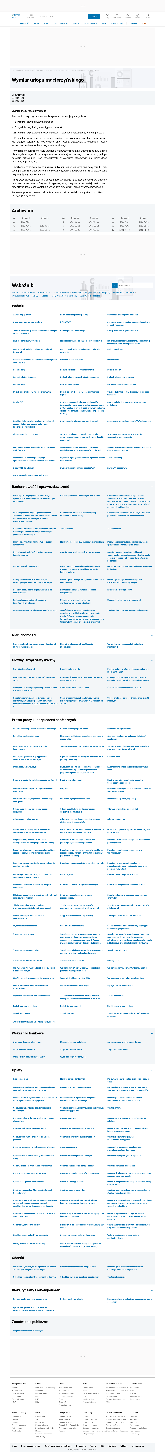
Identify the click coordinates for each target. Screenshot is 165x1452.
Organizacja (16, 1416)
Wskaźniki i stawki (114, 1413)
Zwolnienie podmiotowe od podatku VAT (77, 468)
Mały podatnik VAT (115, 349)
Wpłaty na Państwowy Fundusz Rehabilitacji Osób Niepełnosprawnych (34, 969)
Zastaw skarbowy (114, 457)
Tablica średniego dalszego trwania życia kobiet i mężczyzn (128, 699)
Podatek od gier (114, 369)
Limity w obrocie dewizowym (72, 1079)
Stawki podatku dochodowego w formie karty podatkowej (126, 403)
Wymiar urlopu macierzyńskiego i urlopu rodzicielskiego (30, 987)
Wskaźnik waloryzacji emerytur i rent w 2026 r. (127, 968)
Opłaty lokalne (113, 359)
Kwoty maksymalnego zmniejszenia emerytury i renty (127, 768)
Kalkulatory (87, 1413)
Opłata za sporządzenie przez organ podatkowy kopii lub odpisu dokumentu (127, 1130)
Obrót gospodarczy (19, 1393)
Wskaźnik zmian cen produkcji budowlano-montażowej (125, 645)
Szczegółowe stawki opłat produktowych (77, 1235)
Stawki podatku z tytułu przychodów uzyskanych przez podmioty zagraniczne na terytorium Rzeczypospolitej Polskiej (33, 424)
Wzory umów (135, 1425)
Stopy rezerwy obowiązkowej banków (29, 1056)
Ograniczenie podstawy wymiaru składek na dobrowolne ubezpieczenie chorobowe (31, 831)
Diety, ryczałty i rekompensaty (64, 296)
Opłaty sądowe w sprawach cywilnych (76, 1155)
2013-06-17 (124, 222)
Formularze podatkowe (138, 1428)
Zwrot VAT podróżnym (117, 468)
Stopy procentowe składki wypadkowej (76, 915)
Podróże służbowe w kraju (71, 1299)
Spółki (84, 1390)
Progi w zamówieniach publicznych (28, 1330)
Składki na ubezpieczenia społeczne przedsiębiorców (28, 917)
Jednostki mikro (114, 528)
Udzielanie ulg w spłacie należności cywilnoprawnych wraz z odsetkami (75, 601)
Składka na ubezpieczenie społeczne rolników (126, 884)
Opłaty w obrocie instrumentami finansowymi (32, 1165)
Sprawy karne (64, 1390)
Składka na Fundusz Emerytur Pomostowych (79, 884)
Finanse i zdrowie (89, 1402)
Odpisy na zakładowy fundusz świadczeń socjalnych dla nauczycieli (77, 810)
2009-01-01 (26, 230)
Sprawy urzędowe (66, 1396)
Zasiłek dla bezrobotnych (71, 1006)
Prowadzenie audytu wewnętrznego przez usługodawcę (78, 591)
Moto (104, 23)
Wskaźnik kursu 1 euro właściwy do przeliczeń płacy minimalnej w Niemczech (80, 969)
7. (14, 230)
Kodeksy (62, 1431)
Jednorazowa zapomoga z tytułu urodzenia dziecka (82, 746)
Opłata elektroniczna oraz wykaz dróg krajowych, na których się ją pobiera (82, 1109)
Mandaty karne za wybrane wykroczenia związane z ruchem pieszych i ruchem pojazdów (35, 1099)
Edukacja (133, 23)
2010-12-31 (144, 226)
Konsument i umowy (66, 1393)
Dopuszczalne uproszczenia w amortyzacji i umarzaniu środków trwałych (78, 514)
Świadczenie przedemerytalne (26, 950)
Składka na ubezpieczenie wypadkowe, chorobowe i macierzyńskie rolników (35, 896)
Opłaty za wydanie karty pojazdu (26, 1224)
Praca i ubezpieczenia (90, 1393)
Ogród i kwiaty (135, 1399)
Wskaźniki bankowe (20, 296)
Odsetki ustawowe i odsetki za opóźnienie (78, 1266)
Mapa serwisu (138, 1446)
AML (108, 1402)
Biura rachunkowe (114, 1384)
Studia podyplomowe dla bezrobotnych (124, 915)
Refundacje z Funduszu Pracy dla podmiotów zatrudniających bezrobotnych (32, 876)
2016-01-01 (144, 222)
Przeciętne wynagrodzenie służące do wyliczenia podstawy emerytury (34, 864)
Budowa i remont (136, 1396)
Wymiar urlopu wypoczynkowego (74, 985)
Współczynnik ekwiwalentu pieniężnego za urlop (33, 978)
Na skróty (134, 1413)
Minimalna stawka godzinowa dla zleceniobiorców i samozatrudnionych (129, 790)
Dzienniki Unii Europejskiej (69, 1425)
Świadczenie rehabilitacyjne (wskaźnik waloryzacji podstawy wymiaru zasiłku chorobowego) (81, 951)
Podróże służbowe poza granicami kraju (30, 1299)
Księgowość (23, 23)
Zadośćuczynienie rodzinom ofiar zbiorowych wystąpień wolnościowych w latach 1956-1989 (80, 997)
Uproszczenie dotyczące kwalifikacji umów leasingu (35, 610)
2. (63, 222)
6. (113, 226)
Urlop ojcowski (113, 960)
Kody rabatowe (135, 1422)
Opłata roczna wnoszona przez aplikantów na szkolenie (126, 1119)
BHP (37, 1399)
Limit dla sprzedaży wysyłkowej (26, 340)
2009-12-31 (45, 230)
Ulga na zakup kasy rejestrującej (26, 434)
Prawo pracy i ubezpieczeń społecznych (50, 70)
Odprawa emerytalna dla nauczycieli (122, 809)
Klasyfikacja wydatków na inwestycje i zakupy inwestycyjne (32, 543)
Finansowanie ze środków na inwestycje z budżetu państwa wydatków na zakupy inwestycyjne (128, 514)
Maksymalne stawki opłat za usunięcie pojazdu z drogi (128, 1080)
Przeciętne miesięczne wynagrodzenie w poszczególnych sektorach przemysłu (77, 841)
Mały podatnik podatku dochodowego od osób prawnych (80, 350)
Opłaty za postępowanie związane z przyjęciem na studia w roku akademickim (128, 1191)
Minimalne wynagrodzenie (116, 1419)
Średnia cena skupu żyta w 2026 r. (75, 687)
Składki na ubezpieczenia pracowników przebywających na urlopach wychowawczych (79, 906)
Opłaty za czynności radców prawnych (29, 1173)
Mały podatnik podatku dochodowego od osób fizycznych (32, 350)
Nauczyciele (40, 1422)
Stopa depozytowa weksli (24, 1049)
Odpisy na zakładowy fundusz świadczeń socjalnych (30, 810)
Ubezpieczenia (41, 1393)
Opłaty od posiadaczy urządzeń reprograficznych (34, 1147)
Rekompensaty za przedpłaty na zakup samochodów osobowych (129, 1300)
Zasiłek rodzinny (67, 1013)
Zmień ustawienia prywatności (58, 1446)
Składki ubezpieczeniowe (115, 1422)
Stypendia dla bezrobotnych (25, 925)
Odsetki (45, 296)
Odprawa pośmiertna (116, 819)
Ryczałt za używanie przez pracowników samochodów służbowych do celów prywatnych (33, 1309)
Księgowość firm (19, 1384)
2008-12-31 (94, 230)
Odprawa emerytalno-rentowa (25, 819)
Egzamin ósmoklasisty (43, 1434)
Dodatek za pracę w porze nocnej (74, 728)
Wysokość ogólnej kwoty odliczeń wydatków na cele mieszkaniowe (82, 459)
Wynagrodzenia (41, 1390)
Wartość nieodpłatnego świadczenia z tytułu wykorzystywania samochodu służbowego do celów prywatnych (82, 437)
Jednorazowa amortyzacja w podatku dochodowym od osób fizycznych (129, 323)
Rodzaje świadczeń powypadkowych (123, 874)
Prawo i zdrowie (65, 1405)
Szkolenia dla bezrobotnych (72, 925)
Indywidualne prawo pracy (45, 1388)
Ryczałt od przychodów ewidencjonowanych (32, 392)
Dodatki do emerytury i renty (119, 728)
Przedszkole (40, 1416)
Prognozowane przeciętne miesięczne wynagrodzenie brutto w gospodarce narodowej (33, 841)
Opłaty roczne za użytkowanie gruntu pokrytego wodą (33, 1157)
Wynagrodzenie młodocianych (120, 985)
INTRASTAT (65, 322)
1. (14, 222)
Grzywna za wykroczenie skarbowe (28, 322)
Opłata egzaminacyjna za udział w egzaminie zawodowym (32, 1109)
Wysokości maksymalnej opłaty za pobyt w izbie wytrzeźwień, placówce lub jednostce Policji (80, 1245)
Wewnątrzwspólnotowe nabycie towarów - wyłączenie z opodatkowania (125, 435)
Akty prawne (64, 1413)
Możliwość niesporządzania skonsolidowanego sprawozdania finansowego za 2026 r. (127, 543)
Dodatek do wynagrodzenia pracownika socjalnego (34, 728)
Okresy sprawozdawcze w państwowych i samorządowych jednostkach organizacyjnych (32, 581)
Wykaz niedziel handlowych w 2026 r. (76, 978)
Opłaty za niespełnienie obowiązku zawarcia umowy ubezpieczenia (129, 1183)
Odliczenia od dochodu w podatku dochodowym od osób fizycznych (35, 361)
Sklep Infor (63, 1402)
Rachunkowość (17, 1390)
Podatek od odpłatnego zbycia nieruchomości (79, 377)
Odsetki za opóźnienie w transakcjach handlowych (34, 1277)
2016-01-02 (75, 222)
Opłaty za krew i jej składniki (72, 1181)
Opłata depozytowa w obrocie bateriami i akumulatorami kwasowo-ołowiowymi (124, 1099)
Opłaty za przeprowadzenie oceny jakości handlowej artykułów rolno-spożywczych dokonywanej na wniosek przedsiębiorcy (129, 1203)
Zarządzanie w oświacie (44, 1428)
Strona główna (17, 70)
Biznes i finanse (88, 1388)
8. (63, 230)
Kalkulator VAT (88, 1422)
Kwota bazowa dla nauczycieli (25, 766)
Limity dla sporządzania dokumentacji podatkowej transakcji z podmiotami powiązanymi (128, 342)
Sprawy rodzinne (65, 1388)
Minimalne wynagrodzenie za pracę (75, 798)
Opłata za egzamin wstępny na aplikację (77, 1128)
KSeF (144, 23)
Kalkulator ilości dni (89, 1419)
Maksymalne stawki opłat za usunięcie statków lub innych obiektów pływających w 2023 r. (34, 1089)
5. (63, 226)
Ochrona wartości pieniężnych (26, 566)
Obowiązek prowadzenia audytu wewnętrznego (80, 552)
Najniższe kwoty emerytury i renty (121, 798)
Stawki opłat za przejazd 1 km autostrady (30, 1235)
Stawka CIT (18, 402)
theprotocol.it (135, 1431)
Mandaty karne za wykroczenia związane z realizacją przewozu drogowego (78, 1099)
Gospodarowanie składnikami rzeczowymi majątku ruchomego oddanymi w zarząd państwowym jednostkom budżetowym (34, 531)
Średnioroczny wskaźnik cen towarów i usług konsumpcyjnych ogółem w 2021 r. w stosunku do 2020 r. (81, 701)
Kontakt (112, 1446)
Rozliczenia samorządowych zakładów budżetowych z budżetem (29, 601)
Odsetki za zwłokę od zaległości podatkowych (79, 1277)
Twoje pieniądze (90, 23)
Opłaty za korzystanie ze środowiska (28, 1181)
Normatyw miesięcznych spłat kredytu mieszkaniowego (76, 645)
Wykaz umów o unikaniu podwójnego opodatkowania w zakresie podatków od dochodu (34, 459)
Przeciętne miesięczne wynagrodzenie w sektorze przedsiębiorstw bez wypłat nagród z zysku (34, 851)
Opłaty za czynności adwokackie (121, 1165)
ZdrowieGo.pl (135, 1416)
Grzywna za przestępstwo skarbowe (122, 314)
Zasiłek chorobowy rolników (25, 1006)
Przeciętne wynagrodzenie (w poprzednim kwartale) (82, 863)
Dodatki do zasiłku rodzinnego (26, 736)
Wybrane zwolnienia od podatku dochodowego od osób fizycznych (34, 449)
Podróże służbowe (113, 1425)
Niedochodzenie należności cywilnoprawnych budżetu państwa (32, 553)
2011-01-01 (75, 226)
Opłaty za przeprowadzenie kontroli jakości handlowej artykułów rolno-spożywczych (78, 1201)
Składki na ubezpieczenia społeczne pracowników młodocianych (128, 906)
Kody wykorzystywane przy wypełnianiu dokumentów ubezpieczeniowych (30, 758)
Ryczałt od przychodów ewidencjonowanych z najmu (79, 393)
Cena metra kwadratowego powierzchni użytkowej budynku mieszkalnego (34, 645)
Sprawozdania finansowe (115, 1399)
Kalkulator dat (87, 1416)
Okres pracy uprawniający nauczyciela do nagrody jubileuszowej (128, 831)
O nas (14, 1446)
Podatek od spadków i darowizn (120, 377)
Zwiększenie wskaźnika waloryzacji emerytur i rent (34, 1021)
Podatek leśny (19, 369)
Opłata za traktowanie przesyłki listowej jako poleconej (31, 1138)
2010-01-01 (124, 226)
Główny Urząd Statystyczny (84, 293)
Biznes (46, 23)
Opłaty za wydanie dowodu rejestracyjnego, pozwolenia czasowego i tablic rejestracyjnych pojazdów (127, 1216)
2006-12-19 (75, 230)
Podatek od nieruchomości (24, 377)
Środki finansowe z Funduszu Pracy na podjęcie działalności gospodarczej (127, 927)
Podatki (15, 293)
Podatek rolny (19, 384)
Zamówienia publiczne (90, 296)
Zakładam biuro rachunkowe (117, 1388)
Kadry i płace (17, 1428)
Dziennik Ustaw (65, 1416)
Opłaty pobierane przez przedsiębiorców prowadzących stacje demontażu (124, 1148)
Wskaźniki (29, 70)
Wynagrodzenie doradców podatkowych (30, 1243)
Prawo (76, 23)
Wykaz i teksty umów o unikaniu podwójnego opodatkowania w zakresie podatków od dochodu (81, 449)
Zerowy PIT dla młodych (23, 468)
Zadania (15, 1422)
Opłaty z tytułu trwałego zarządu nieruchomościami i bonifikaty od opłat (82, 581)
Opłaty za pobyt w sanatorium (73, 1190)
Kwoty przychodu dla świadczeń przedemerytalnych (35, 780)
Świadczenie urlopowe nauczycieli (27, 960)
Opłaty (35, 296)
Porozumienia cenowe (69, 384)
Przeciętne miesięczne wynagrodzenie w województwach (124, 851)
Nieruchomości (117, 23)
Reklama (124, 1446)
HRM (37, 1402)
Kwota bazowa (113, 756)
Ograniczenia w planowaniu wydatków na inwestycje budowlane (129, 568)
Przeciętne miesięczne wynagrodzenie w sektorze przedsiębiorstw (128, 841)
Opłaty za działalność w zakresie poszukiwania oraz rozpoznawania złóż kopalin (129, 1174)
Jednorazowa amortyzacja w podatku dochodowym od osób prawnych (35, 332)
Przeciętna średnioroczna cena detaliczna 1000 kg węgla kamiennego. (81, 679)
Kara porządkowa (20, 1079)
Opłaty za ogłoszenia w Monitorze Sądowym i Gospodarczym (32, 1191)
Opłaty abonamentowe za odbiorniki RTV (77, 1136)
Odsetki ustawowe (113, 1428)
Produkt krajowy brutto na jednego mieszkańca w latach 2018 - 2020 (128, 670)
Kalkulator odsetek (89, 1425)
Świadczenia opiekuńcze (23, 934)
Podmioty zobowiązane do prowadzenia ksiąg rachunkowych (32, 591)
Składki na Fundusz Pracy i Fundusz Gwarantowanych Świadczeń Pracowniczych (32, 906)
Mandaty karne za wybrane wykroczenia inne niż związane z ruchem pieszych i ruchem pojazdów (127, 1089)
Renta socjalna (66, 874)
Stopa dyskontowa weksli (71, 1049)
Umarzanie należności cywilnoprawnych (124, 600)
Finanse (133, 1393)
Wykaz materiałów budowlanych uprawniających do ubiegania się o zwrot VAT (129, 449)
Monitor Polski (64, 1419)
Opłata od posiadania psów (71, 359)
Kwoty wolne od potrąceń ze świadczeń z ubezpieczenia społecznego (125, 781)
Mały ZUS (64, 788)
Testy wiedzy (40, 1437)
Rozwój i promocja (19, 1425)
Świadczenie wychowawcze (72, 960)
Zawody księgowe (18, 1399)
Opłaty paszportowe (68, 1147)
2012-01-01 (26, 226)
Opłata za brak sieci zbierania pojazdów (30, 1128)
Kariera (93, 1446)
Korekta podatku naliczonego (72, 330)
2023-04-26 (26, 222)
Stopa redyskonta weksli (117, 1049)
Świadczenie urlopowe (117, 950)
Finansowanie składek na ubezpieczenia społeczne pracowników (81, 737)
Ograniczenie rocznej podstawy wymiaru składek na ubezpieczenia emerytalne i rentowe (82, 831)
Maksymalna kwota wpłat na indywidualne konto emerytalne (33, 790)
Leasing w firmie (88, 1399)
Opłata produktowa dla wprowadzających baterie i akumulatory (34, 1119)
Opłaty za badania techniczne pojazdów (77, 1165)
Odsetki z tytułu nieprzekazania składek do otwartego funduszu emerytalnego (125, 1268)
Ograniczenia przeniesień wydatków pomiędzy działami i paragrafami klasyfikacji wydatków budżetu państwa (80, 569)
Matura (38, 1431)
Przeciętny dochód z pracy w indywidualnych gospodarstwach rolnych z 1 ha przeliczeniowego (128, 679)
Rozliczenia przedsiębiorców (119, 589)
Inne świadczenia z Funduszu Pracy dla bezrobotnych (30, 747)
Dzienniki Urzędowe (66, 1422)
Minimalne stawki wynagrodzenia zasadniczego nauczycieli (33, 800)
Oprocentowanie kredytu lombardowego (124, 1042)
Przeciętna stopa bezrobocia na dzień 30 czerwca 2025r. (34, 679)
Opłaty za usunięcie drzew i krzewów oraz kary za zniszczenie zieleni (34, 1215)
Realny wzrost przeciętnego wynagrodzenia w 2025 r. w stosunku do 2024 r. (35, 689)
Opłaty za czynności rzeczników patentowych (79, 1173)
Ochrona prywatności (30, 1446)
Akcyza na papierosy (22, 314)
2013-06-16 (45, 226)
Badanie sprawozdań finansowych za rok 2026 (80, 495)
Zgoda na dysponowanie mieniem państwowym (127, 610)
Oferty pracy (134, 1434)
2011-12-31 (94, 226)
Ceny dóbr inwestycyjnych (24, 669)
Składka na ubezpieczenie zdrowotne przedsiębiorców (76, 896)
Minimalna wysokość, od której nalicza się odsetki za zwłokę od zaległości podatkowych (34, 1268)
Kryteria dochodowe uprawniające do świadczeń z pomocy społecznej (81, 758)
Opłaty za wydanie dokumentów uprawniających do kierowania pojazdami (82, 1215)
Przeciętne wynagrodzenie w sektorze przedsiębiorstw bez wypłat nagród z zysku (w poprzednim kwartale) (127, 866)
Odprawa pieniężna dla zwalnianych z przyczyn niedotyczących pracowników (80, 820)
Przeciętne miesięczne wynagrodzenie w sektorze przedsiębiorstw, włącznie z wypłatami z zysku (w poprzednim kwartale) (81, 853)
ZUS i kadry (16, 1396)
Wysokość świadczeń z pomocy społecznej (31, 995)
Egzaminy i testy (41, 1425)
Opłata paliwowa (114, 1107)
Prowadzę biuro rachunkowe (117, 1390)
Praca (61, 1399)
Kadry (36, 23)
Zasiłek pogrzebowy (21, 1013)
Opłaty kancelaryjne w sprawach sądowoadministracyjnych (121, 1138)
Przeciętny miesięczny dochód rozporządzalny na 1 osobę (82, 1226)
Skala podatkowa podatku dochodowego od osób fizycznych (128, 393)
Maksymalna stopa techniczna (73, 1042)
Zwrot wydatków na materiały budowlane (30, 475)
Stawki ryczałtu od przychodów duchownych (79, 421)
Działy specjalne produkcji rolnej (74, 314)
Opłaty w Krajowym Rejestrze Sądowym (124, 1155)
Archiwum (133, 1419)
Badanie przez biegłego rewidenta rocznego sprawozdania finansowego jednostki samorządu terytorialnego (34, 498)
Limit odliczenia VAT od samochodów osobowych (81, 340)
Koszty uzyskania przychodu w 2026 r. (123, 330)
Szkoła (37, 1419)
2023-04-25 (94, 222)
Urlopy (70, 70)
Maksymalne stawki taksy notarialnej (75, 1087)
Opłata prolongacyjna (116, 1277)
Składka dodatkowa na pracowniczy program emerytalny (32, 886)
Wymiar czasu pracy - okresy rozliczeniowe (125, 978)
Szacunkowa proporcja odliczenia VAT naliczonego (129, 421)
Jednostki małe (66, 528)
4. (14, 226)
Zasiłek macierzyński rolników (120, 1006)
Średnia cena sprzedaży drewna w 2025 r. (125, 687)
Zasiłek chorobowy (115, 995)
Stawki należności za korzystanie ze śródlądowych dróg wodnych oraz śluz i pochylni (129, 1226)
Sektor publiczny (61, 23)
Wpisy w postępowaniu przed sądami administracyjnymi (123, 1236)
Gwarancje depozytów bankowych (27, 1042)
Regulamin (81, 1446)
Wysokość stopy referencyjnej (73, 1056)
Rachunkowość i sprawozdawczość (37, 293)
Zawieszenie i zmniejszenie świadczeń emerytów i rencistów (128, 1015)
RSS (102, 1446)
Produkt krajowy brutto (70, 669)
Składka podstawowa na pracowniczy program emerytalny (127, 896)
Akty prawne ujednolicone (69, 1428)
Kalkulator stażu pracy (90, 1428)
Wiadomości (134, 1388)
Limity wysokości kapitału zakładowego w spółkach (82, 542)
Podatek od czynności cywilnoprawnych (77, 369)
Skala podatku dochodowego (117, 1431)
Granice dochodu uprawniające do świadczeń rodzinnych (126, 737)
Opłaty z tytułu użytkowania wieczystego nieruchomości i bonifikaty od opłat (124, 581)
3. (113, 222)
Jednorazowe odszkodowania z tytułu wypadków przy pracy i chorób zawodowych (128, 747)
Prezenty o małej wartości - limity (121, 384)
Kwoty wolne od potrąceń (71, 780)
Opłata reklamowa (67, 1118)
